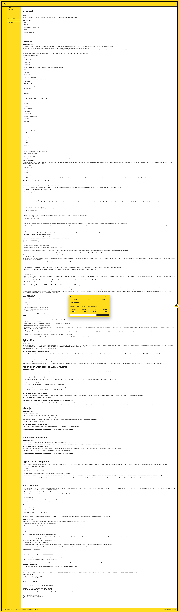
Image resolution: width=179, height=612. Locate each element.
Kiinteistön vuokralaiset (28, 30)
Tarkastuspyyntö (27, 495)
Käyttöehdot (174, 609)
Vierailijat (25, 29)
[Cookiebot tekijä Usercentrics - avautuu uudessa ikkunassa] (105, 296)
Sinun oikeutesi (26, 34)
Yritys (9, 20)
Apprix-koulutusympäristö (29, 32)
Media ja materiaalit (12, 18)
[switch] (84, 311)
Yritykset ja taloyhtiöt (12, 11)
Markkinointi (26, 24)
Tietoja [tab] (103, 299)
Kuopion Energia (4, 4)
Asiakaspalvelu (11, 22)
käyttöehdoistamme (43, 185)
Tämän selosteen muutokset (29, 35)
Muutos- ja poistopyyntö (28, 497)
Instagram (35, 609)
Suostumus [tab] (75, 299)
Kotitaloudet (10, 9)
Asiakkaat (25, 22)
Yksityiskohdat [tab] (89, 299)
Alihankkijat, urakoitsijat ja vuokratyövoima (31, 27)
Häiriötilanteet (11, 24)
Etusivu (9, 7)
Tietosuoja (171, 609)
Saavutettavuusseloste (167, 609)
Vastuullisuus (10, 16)
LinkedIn (37, 609)
